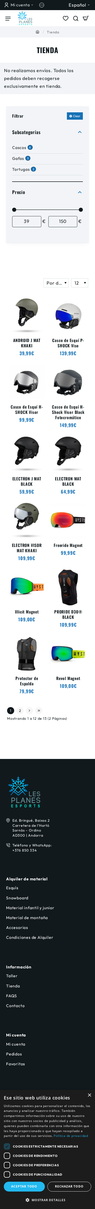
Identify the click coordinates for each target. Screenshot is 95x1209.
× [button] (89, 1095)
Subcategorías (26, 132)
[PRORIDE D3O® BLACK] (68, 587)
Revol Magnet (68, 678)
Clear (76, 116)
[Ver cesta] (86, 18)
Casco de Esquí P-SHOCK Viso (68, 343)
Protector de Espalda (26, 681)
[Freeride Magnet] (68, 521)
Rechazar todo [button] (69, 1186)
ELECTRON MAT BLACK (68, 481)
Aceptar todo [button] (24, 1186)
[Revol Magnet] (68, 654)
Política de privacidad (71, 1136)
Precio (18, 192)
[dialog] (47, 1149)
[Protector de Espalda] (27, 654)
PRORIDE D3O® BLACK (68, 614)
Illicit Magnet (27, 612)
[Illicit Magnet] (27, 587)
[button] (47, 1200)
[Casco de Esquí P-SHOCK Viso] (68, 316)
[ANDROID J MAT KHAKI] (27, 316)
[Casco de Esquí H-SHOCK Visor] (27, 383)
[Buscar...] (76, 18)
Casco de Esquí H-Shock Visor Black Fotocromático (68, 412)
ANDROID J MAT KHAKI (27, 343)
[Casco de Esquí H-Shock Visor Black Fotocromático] (68, 383)
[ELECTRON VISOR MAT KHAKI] (27, 521)
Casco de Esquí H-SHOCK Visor (27, 409)
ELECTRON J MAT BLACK (26, 481)
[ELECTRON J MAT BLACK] (27, 454)
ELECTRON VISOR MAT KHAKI (27, 548)
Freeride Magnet (68, 545)
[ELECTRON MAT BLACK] (68, 454)
